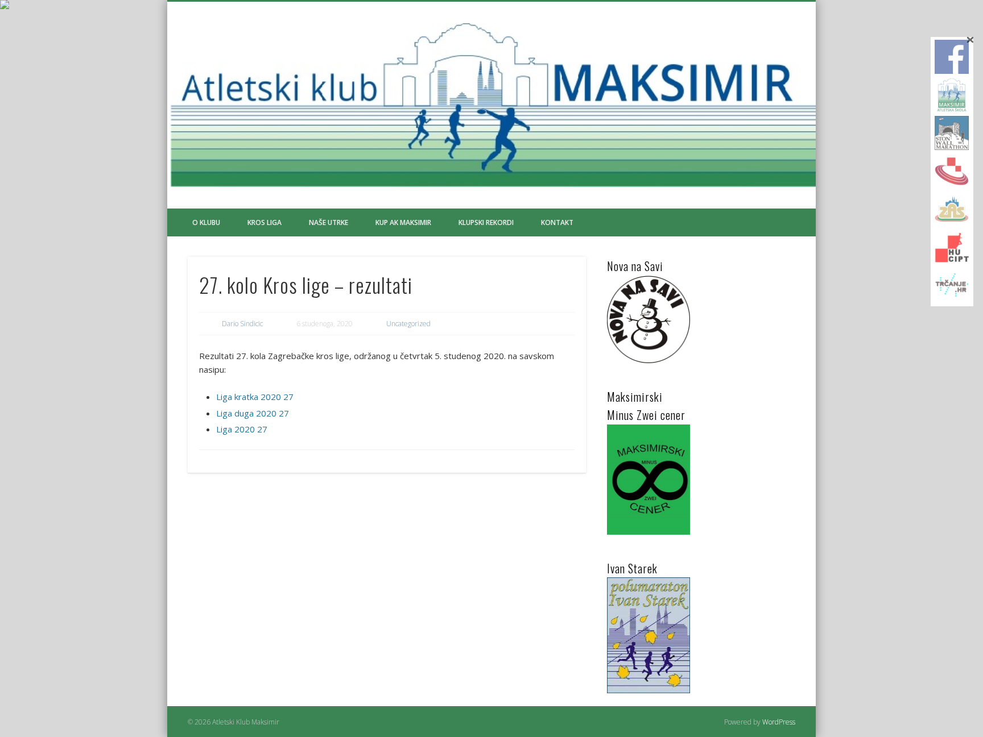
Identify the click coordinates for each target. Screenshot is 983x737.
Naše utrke (328, 222)
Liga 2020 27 (241, 429)
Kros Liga (264, 222)
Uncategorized (408, 323)
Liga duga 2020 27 (252, 413)
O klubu (206, 222)
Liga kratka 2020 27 (255, 396)
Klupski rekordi (486, 222)
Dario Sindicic (242, 323)
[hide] (970, 40)
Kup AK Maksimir (403, 222)
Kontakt (557, 222)
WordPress (778, 722)
